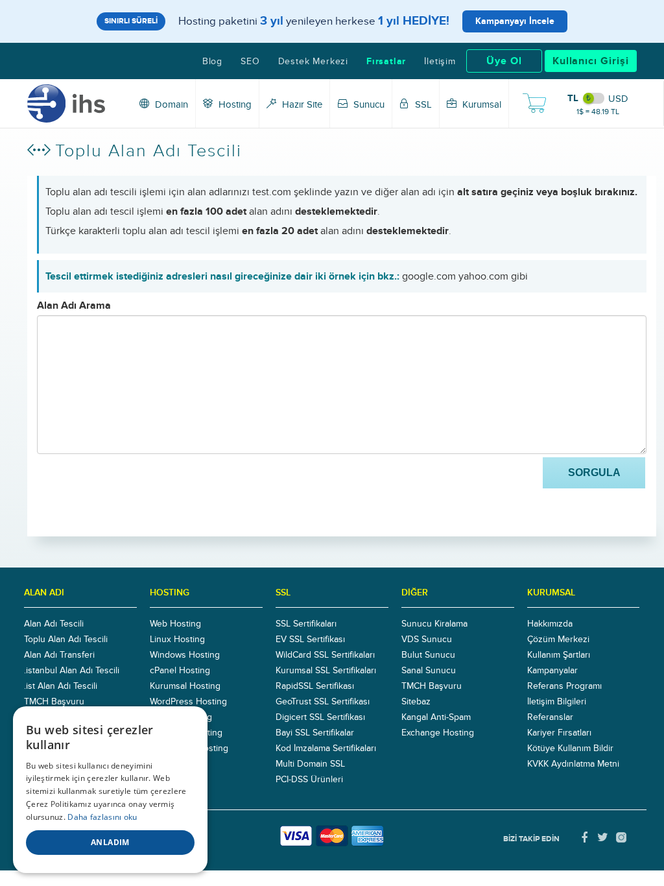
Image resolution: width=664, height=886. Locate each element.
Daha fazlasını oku (102, 816)
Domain (170, 104)
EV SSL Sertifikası (310, 639)
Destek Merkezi (313, 61)
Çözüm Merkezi (558, 639)
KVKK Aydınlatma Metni (573, 764)
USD (618, 98)
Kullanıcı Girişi (590, 60)
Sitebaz (416, 702)
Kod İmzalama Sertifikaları (326, 748)
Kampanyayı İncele (514, 21)
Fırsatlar (386, 61)
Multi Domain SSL (310, 764)
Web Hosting (175, 624)
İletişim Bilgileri (556, 702)
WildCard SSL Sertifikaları (325, 655)
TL (572, 98)
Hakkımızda (550, 624)
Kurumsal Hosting (185, 686)
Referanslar (550, 717)
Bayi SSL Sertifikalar (315, 733)
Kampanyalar (552, 670)
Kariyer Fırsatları (559, 733)
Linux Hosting (177, 639)
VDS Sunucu (426, 639)
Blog (212, 61)
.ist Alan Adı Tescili (60, 686)
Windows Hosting (185, 655)
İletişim (440, 61)
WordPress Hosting (188, 702)
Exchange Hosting (437, 733)
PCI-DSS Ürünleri (309, 779)
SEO (250, 61)
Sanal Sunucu (428, 670)
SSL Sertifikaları (306, 624)
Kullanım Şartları (558, 655)
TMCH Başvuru (54, 702)
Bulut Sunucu (428, 655)
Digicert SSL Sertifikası (320, 717)
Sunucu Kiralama (434, 624)
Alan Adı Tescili (54, 624)
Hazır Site (300, 104)
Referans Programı (564, 686)
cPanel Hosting (180, 670)
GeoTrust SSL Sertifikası (323, 702)
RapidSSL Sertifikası (315, 686)
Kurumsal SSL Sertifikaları (326, 670)
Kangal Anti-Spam (436, 717)
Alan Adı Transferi (59, 655)
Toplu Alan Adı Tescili (66, 639)
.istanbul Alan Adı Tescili (71, 670)
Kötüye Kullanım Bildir (570, 748)
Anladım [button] (110, 842)
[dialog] (110, 789)
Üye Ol (504, 60)
